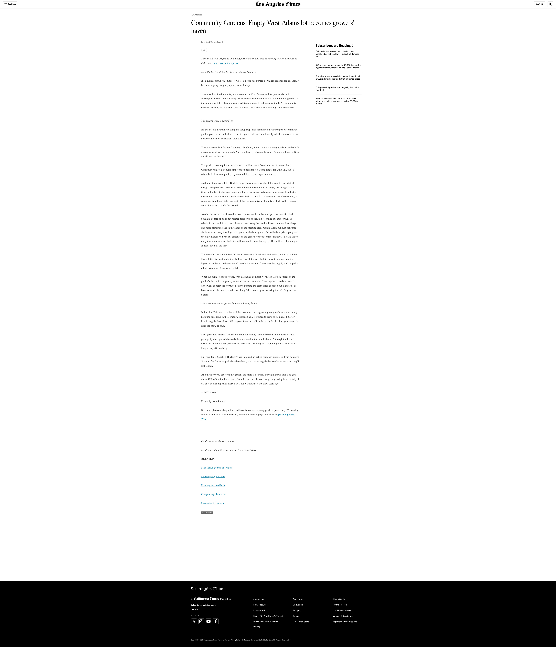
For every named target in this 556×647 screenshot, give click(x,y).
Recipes (296, 611)
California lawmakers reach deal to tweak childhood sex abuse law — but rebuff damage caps (337, 54)
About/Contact (340, 599)
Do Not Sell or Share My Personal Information (274, 640)
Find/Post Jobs (260, 605)
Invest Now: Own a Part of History (265, 624)
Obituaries (298, 605)
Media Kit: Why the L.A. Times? (268, 616)
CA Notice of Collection (250, 640)
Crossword (298, 599)
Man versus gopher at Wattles (216, 467)
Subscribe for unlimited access (203, 605)
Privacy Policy (235, 640)
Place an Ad (259, 611)
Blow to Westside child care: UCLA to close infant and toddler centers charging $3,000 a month (337, 101)
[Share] (204, 50)
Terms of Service (223, 640)
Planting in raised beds (213, 485)
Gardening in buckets (212, 503)
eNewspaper (259, 599)
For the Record (340, 605)
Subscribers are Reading (333, 45)
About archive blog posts (225, 63)
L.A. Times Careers (342, 611)
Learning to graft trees (213, 476)
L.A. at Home (197, 15)
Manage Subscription (343, 616)
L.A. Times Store (301, 622)
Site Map (194, 609)
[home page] (278, 4)
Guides (296, 616)
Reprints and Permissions (345, 622)
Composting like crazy (213, 494)
